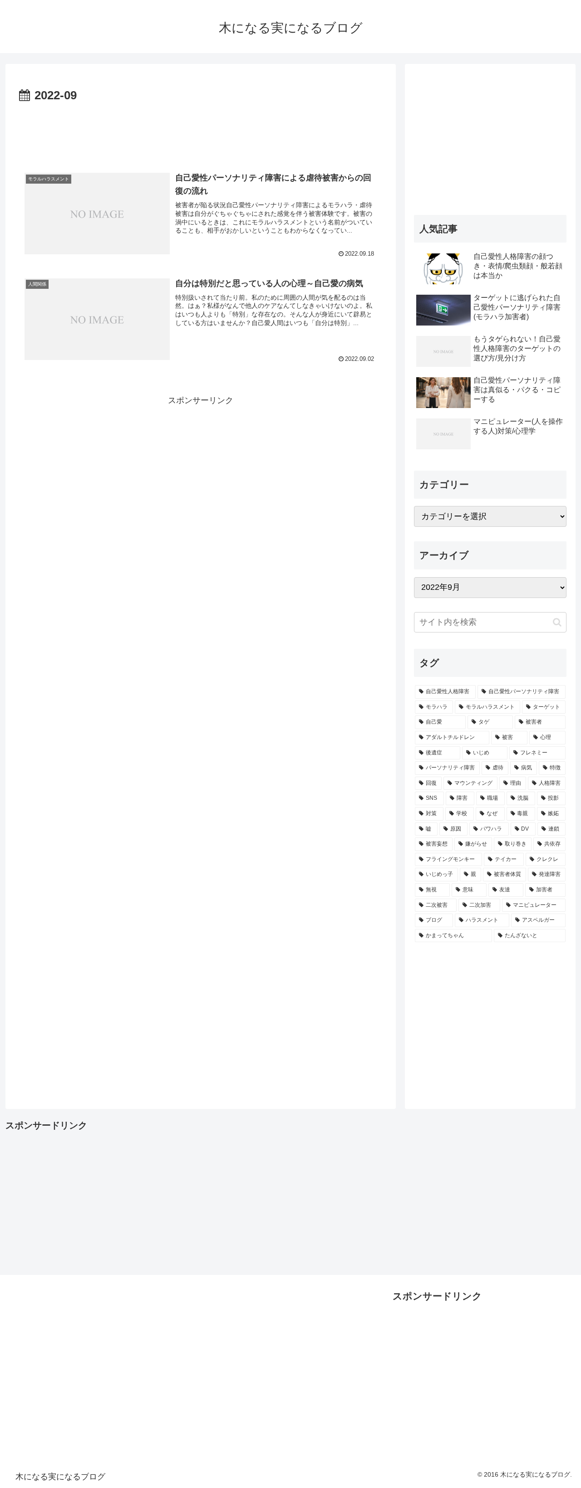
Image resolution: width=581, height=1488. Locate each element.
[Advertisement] (200, 131)
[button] (557, 622)
